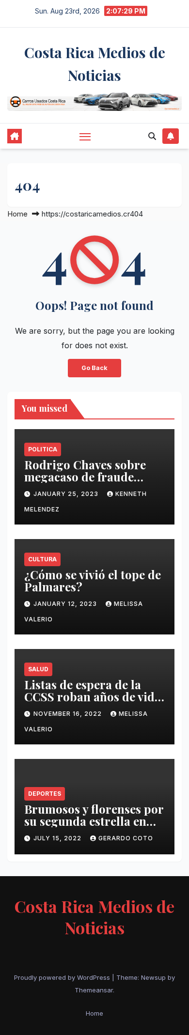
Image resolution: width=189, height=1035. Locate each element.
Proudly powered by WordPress (63, 977)
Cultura (42, 559)
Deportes (44, 793)
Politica (42, 449)
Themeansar (94, 990)
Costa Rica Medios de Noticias (94, 917)
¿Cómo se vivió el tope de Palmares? (92, 580)
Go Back (94, 367)
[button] (152, 136)
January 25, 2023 (66, 493)
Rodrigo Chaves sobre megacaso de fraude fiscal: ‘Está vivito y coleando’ (85, 483)
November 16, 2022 (68, 713)
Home (17, 213)
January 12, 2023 (66, 603)
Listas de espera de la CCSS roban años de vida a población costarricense (92, 702)
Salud (38, 669)
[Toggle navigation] (85, 136)
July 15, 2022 (58, 838)
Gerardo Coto (125, 838)
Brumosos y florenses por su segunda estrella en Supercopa (93, 821)
